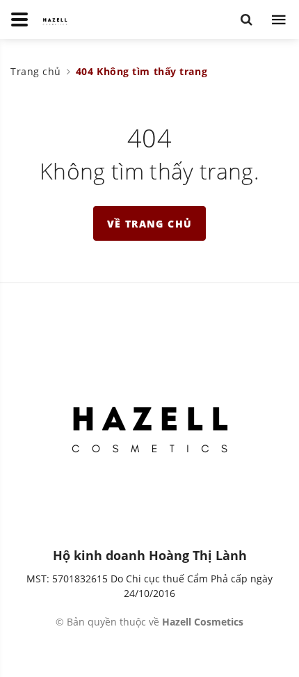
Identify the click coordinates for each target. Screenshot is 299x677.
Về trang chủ (150, 223)
